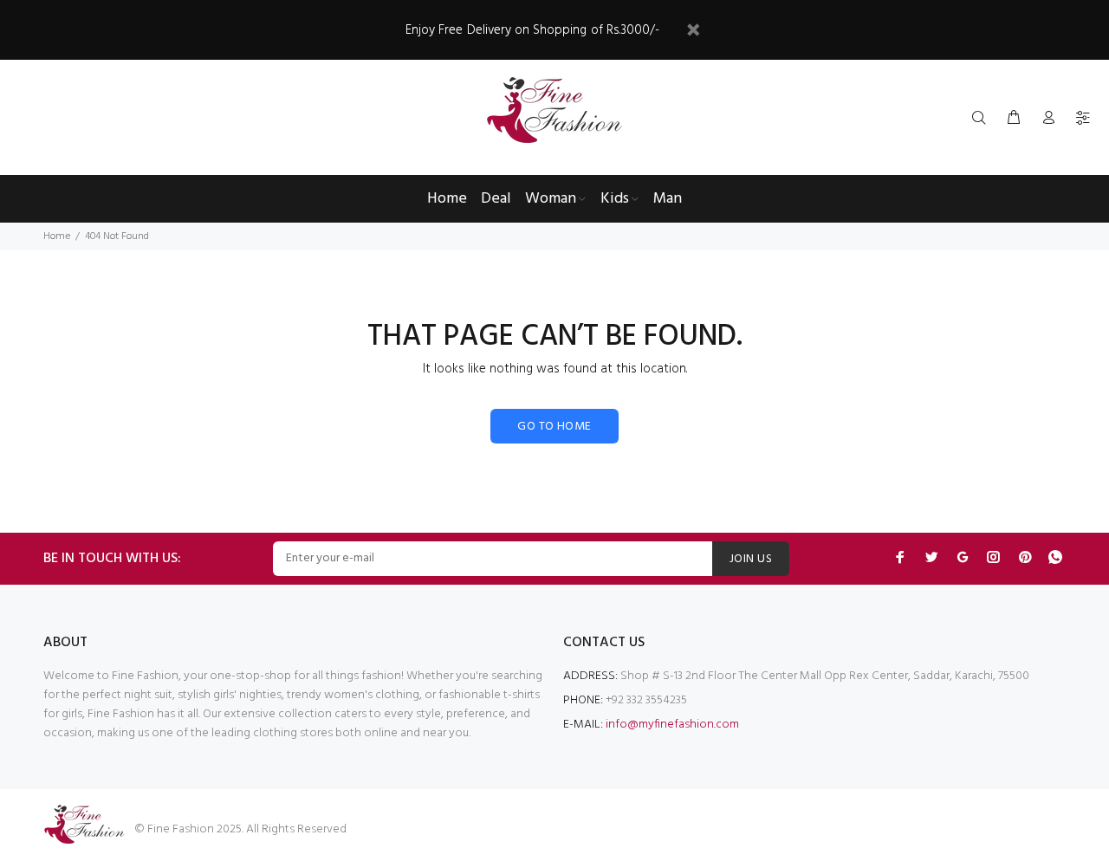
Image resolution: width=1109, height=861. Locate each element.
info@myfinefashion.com (672, 725)
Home (56, 236)
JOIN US (751, 559)
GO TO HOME (554, 427)
